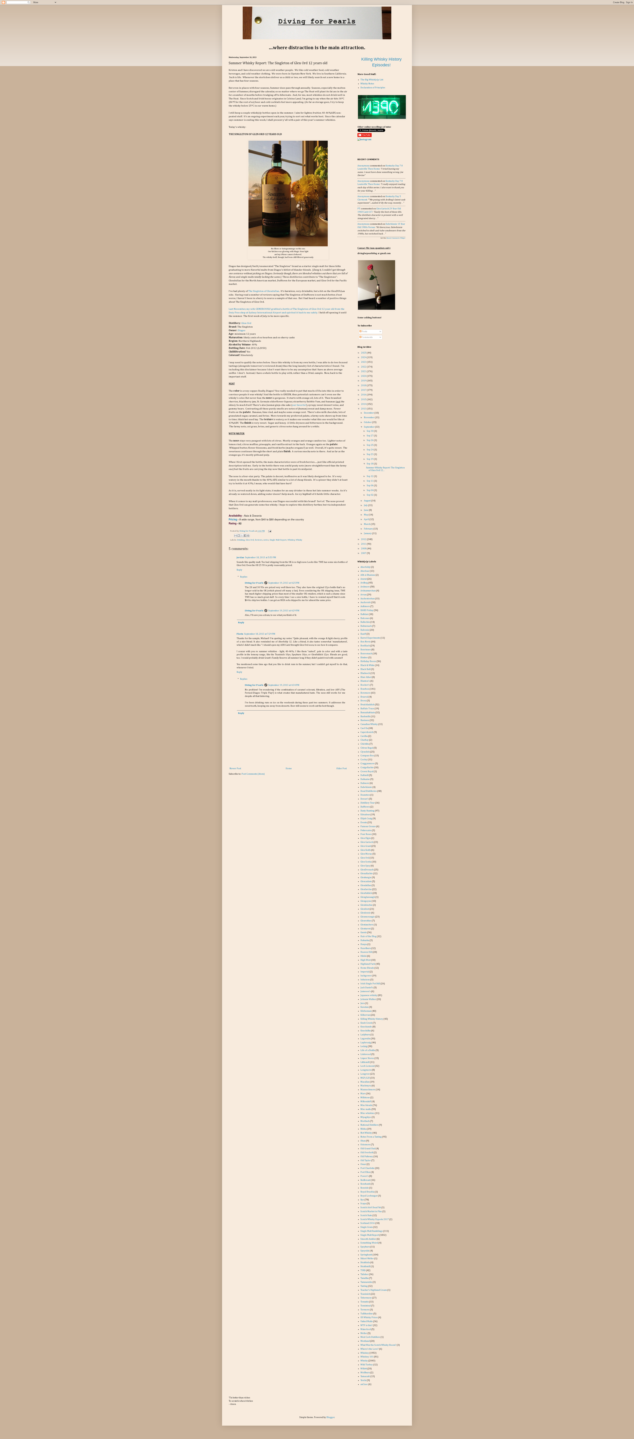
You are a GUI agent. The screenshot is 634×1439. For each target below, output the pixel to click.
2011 (364, 544)
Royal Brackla (367, 1192)
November (369, 417)
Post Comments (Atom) (253, 774)
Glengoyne (365, 901)
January (368, 533)
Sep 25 (370, 445)
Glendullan (365, 885)
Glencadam (365, 881)
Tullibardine (366, 1314)
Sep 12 (370, 476)
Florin (240, 634)
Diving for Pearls (247, 531)
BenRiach (365, 646)
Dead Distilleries (368, 791)
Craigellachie (367, 767)
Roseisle (364, 1188)
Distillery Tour (367, 803)
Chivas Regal (366, 748)
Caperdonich (366, 732)
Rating (232, 523)
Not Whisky (366, 1133)
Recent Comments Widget (396, 238)
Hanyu (363, 944)
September (369, 427)
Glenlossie (365, 913)
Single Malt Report (278, 540)
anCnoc (364, 1384)
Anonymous (363, 166)
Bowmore (365, 693)
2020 (364, 376)
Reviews (258, 540)
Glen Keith (365, 850)
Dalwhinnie (366, 787)
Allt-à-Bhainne (367, 575)
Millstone (365, 1097)
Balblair (364, 614)
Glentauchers (366, 925)
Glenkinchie (366, 905)
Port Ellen (365, 1172)
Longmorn (365, 1070)
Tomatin (364, 1302)
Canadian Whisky (369, 724)
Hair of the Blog (368, 936)
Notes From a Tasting (371, 1137)
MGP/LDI (365, 1078)
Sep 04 (370, 490)
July (366, 505)
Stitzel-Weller (367, 1258)
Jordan (240, 557)
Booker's (365, 685)
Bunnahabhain (367, 712)
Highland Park (367, 964)
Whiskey (291, 540)
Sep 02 (370, 495)
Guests (363, 932)
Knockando (366, 1027)
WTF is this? (366, 1325)
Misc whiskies (367, 1113)
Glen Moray (366, 854)
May (366, 515)
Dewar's (364, 799)
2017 (364, 390)
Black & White (367, 665)
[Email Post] (269, 531)
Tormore (364, 1310)
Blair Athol (365, 677)
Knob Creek (366, 1023)
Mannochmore (367, 1089)
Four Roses (365, 834)
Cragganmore (367, 763)
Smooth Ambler (368, 1239)
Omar (363, 1164)
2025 (364, 353)
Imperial (364, 972)
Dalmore (364, 783)
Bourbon (364, 689)
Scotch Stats (366, 1215)
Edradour (365, 814)
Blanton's (365, 681)
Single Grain (366, 1227)
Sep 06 (370, 485)
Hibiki (363, 956)
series (266, 540)
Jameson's (365, 991)
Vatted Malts (366, 1321)
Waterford (365, 1329)
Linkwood (365, 1054)
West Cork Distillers (370, 1337)
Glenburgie (365, 877)
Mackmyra (365, 1086)
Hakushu (364, 940)
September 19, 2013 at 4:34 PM (283, 685)
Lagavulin (365, 1038)
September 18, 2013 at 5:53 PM (260, 557)
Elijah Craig (366, 818)
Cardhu (364, 736)
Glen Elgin (365, 838)
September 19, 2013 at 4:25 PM (283, 583)
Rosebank (365, 1184)
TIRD (363, 1270)
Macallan (365, 1082)
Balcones (365, 618)
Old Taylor (365, 1160)
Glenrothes (365, 921)
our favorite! (299, 405)
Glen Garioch (366, 842)
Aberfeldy (365, 567)
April (367, 519)
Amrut (363, 579)
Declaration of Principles (372, 88)
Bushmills (365, 716)
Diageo (241, 330)
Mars (363, 1093)
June (366, 510)
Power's (364, 1176)
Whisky (299, 540)
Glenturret (365, 929)
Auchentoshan (367, 598)
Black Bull (365, 669)
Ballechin (365, 622)
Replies (243, 577)
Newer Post (235, 768)
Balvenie (364, 630)
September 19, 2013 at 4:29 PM (283, 611)
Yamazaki (365, 1376)
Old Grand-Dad (367, 1148)
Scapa (363, 1203)
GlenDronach (366, 870)
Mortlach (365, 1121)
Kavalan (364, 1007)
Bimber (364, 657)
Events (363, 822)
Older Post (341, 768)
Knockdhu (365, 1031)
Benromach (366, 653)
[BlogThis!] (238, 535)
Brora (363, 701)
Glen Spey (365, 866)
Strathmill (365, 1266)
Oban (363, 1141)
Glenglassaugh (367, 897)
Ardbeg (364, 583)
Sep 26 (370, 440)
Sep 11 (370, 481)
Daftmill (364, 775)
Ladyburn (365, 1035)
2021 (364, 371)
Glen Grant (365, 846)
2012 (364, 539)
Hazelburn (365, 948)
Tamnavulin (366, 1282)
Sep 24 (370, 450)
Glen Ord (246, 323)
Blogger (330, 1417)
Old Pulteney (366, 1156)
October (368, 422)
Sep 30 (370, 431)
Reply (239, 570)
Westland (365, 1341)
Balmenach (366, 626)
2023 (364, 362)
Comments (367, 337)
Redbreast (365, 1180)
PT (358, 209)
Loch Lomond (367, 1066)
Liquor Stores (367, 1058)
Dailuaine (365, 779)
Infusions (365, 980)
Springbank (366, 1255)
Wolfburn (365, 1372)
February (368, 529)
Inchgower (365, 976)
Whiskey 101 (366, 1357)
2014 (364, 404)
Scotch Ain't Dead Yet (370, 1207)
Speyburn (365, 1247)
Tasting (364, 1286)
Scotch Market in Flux (371, 1211)
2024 (364, 357)
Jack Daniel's (366, 987)
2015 (364, 399)
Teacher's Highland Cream (373, 1290)
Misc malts (365, 1109)
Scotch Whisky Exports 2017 (374, 1219)
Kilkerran (365, 1015)
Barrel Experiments (370, 638)
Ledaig (363, 1046)
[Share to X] (242, 535)
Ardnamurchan (368, 591)
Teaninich (365, 1294)
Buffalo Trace (367, 708)
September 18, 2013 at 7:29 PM (259, 634)
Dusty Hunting (367, 811)
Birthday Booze (368, 661)
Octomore (365, 1144)
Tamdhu (364, 1278)
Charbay (364, 740)
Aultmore (365, 606)
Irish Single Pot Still (370, 984)
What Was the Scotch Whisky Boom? (378, 1345)
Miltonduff (365, 1101)
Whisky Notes (367, 84)
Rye (362, 1200)
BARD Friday (366, 610)
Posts (364, 331)
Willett (363, 1369)
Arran (363, 595)
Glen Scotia (365, 862)
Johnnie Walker (368, 999)
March (367, 524)
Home (289, 768)
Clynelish (365, 752)
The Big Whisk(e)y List (371, 80)
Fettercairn (365, 830)
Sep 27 (370, 436)
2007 (364, 553)
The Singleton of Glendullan (263, 291)
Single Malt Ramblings (371, 1231)
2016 (364, 395)
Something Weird (369, 1243)
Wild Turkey (366, 1365)
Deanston (365, 795)
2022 (364, 367)
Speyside (364, 1251)
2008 (364, 548)
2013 (364, 409)
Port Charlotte (367, 1168)
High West (365, 960)
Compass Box (367, 756)
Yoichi (363, 1380)
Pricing (233, 519)
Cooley (363, 759)
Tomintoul (365, 1306)
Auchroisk (365, 602)
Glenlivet (364, 909)
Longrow (365, 1074)
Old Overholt (366, 1152)
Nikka (363, 1129)
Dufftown (365, 807)
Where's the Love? (369, 1349)
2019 (364, 381)
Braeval (364, 697)
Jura (362, 1003)
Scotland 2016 (367, 1223)
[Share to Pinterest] (248, 535)
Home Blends (367, 968)
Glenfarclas (366, 889)
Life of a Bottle (367, 1050)
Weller (363, 1333)
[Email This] (235, 535)
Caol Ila (364, 728)
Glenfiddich (366, 893)
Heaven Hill (366, 952)
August (367, 501)
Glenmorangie (367, 917)
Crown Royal (366, 771)
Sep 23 (370, 454)
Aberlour (364, 571)
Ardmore (365, 587)
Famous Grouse (368, 826)
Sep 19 (370, 459)
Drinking (241, 540)
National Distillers (369, 1125)
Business (364, 720)
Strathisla (365, 1262)
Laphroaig (365, 1042)
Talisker (364, 1274)
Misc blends (366, 1105)
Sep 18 (370, 464)
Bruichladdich (367, 704)
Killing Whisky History (371, 1019)
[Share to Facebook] (245, 535)
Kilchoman (365, 1011)
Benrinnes (365, 650)
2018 (364, 385)
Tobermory (366, 1298)
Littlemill (365, 1062)
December (369, 413)
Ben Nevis (365, 642)
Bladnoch (365, 673)
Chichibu (364, 744)
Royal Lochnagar (368, 1196)
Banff (363, 634)
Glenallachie (366, 873)
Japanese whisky (368, 995)
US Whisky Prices (369, 1317)
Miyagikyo (365, 1117)
